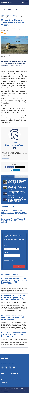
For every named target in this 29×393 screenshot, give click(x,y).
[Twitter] (10, 367)
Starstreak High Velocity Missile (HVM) (13, 83)
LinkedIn (14, 148)
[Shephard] (7, 2)
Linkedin (16, 170)
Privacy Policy (6, 260)
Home (2, 15)
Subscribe (4, 379)
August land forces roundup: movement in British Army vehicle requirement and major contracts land (14, 213)
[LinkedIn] (2, 367)
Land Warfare (13, 15)
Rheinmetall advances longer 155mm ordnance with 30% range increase (13, 317)
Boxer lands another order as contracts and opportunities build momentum (13, 334)
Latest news (4, 377)
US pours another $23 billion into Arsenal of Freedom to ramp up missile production (13, 297)
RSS (2, 33)
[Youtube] (14, 367)
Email (6, 245)
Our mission (14, 377)
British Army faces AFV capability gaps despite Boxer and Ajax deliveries (13, 220)
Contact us (4, 382)
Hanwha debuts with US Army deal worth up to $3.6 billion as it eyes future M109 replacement (14, 281)
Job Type (7, 252)
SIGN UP (19, 266)
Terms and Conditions (9, 388)
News (7, 15)
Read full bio (5, 158)
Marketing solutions (16, 379)
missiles (6, 103)
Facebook (11, 167)
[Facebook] (6, 367)
